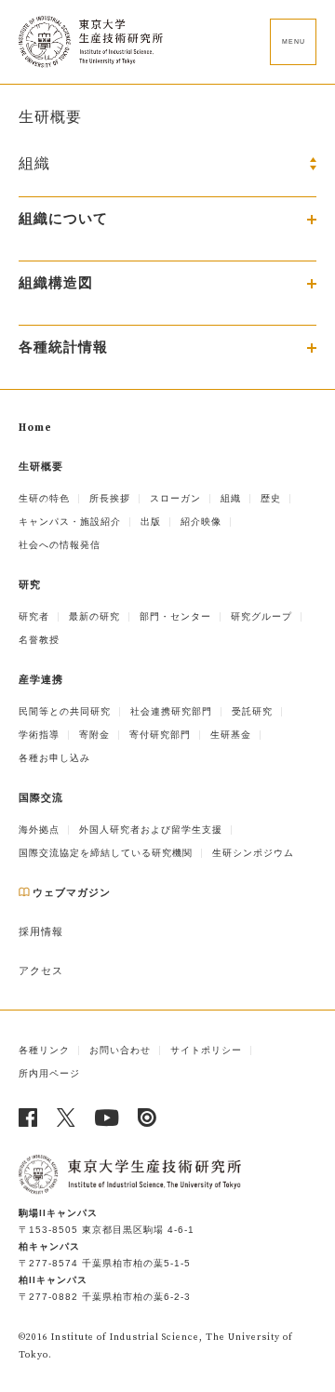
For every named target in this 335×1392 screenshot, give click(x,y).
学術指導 (39, 734)
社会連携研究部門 (171, 711)
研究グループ (261, 616)
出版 (151, 521)
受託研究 (252, 711)
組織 (231, 498)
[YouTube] (107, 1117)
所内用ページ (49, 1073)
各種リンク (44, 1050)
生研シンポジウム (253, 853)
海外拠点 (39, 829)
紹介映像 (201, 521)
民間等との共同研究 (65, 711)
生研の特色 (44, 498)
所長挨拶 (109, 498)
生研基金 (230, 734)
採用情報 (41, 932)
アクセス (41, 971)
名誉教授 (39, 640)
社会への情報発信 (59, 545)
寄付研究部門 (160, 734)
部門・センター (175, 616)
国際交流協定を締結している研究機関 (106, 853)
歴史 (271, 498)
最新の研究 (94, 616)
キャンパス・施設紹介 (70, 521)
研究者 (34, 616)
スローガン (175, 498)
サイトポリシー (206, 1050)
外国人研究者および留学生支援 (150, 829)
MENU (293, 41)
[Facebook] (28, 1117)
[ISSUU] (147, 1117)
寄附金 (94, 734)
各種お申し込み (54, 758)
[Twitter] (66, 1117)
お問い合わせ (120, 1050)
